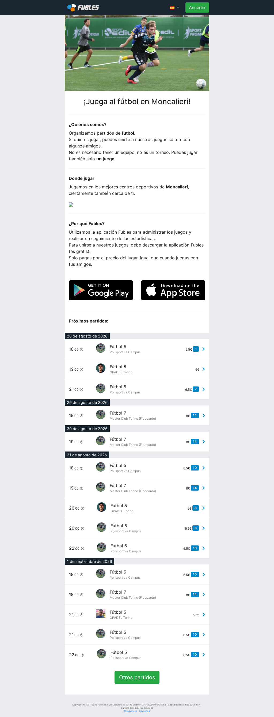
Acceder (197, 7)
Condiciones (130, 711)
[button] (174, 7)
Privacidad (144, 711)
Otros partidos (137, 677)
